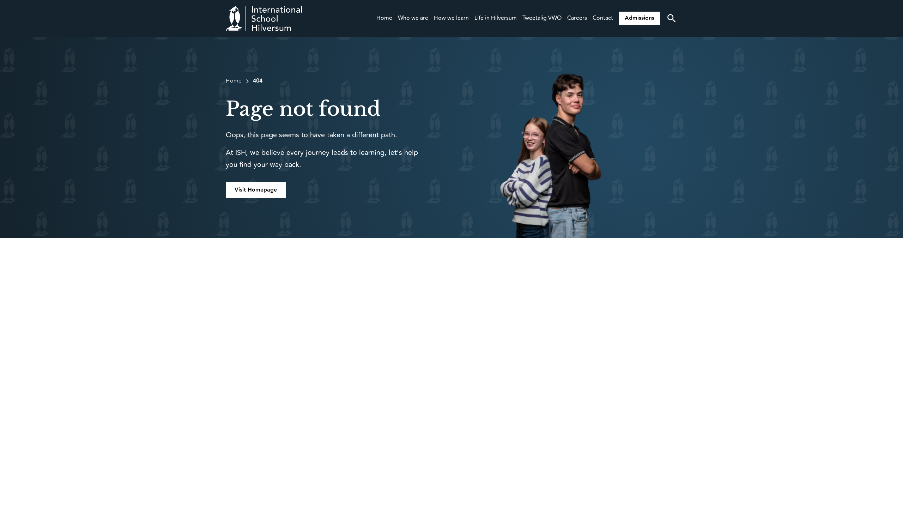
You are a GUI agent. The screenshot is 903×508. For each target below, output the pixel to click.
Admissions (639, 18)
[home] (264, 18)
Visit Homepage (256, 190)
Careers (577, 18)
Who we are (413, 18)
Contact (603, 18)
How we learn (451, 18)
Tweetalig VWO (542, 18)
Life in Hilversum (495, 18)
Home (384, 18)
